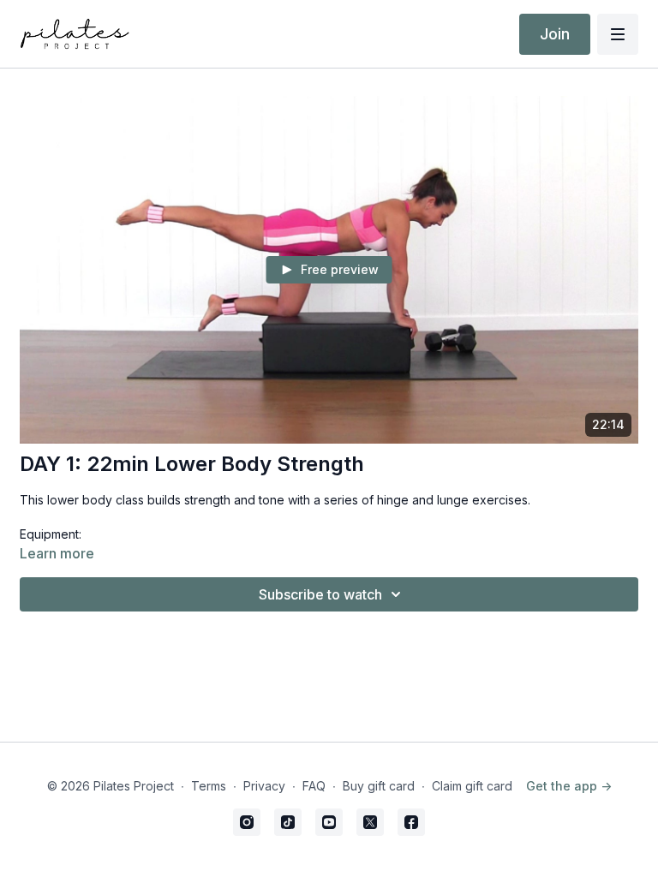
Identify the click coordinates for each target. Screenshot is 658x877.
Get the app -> (569, 786)
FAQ (314, 786)
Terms (208, 786)
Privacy (264, 786)
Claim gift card (472, 786)
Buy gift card (379, 786)
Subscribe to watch (320, 594)
